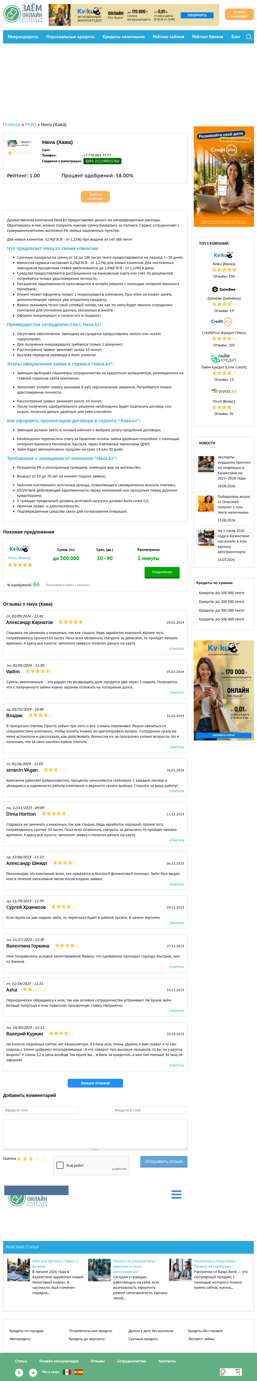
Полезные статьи (22, 1247)
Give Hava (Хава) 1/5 (19, 1159)
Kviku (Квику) (19, 558)
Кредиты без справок (205, 1331)
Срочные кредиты (143, 1339)
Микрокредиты (23, 36)
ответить (176, 648)
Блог (235, 36)
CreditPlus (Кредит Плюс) (224, 333)
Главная (11, 124)
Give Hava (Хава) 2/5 (25, 1159)
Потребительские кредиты (90, 1331)
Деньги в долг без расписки (150, 1331)
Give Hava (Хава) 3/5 (31, 1159)
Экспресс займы (201, 1339)
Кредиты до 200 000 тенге (221, 601)
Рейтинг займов (168, 36)
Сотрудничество (131, 1360)
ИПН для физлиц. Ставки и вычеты (55, 1264)
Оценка (9, 1158)
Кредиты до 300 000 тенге (221, 610)
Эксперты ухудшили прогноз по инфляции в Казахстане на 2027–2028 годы (234, 468)
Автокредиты (20, 1339)
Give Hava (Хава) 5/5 (43, 1159)
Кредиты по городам (26, 1331)
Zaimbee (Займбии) (224, 298)
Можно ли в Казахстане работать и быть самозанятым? (134, 1266)
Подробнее (162, 572)
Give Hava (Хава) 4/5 (37, 1159)
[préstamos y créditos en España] (79, 1371)
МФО (30, 124)
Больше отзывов (95, 1083)
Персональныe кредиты (70, 36)
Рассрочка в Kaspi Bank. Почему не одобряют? (215, 1264)
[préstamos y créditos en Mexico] (67, 1371)
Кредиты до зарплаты (87, 1339)
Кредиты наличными (124, 36)
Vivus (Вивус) (224, 401)
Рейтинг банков (207, 36)
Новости (207, 443)
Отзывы (98, 1360)
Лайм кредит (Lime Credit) (224, 367)
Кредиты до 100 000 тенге (221, 593)
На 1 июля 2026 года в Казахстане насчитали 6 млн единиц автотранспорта (233, 541)
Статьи (21, 1360)
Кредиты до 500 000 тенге (221, 619)
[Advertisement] (128, 81)
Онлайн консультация (58, 1360)
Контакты (167, 1360)
